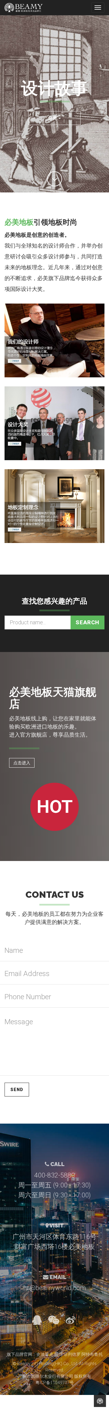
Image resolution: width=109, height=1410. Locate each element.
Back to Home (100, 1401)
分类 (53, 118)
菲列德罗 (72, 1354)
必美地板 (19, 222)
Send (16, 1089)
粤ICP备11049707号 (54, 1382)
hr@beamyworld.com (54, 1288)
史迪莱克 (44, 1354)
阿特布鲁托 (92, 1354)
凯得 (58, 1354)
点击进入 (21, 762)
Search (87, 622)
